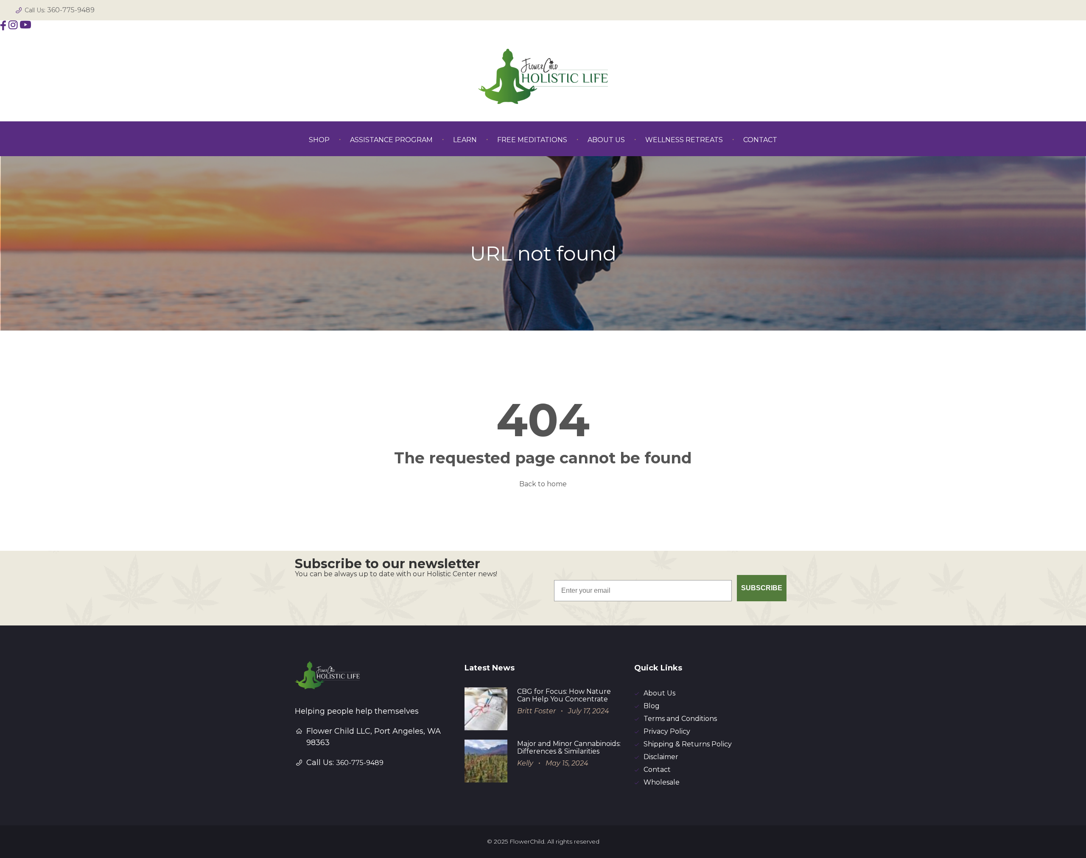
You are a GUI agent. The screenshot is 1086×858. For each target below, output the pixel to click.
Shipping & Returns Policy (688, 744)
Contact (657, 769)
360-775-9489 (71, 10)
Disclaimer (661, 757)
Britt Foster (536, 711)
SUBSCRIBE (761, 588)
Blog (652, 706)
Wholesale (662, 782)
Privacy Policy (667, 731)
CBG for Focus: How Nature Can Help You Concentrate (564, 695)
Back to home (543, 484)
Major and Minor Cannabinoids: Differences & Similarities (569, 747)
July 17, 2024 (588, 711)
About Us (659, 693)
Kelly (525, 763)
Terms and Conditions (680, 719)
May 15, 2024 (567, 763)
